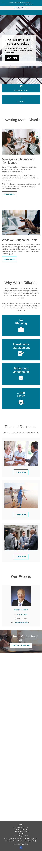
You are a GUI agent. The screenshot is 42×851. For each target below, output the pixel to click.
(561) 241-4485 (22, 614)
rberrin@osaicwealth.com (22, 622)
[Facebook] (21, 847)
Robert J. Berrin (21, 610)
